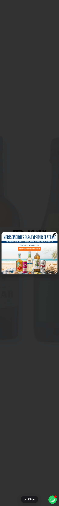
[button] (55, 235)
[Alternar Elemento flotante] (52, 499)
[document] (29, 253)
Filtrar (31, 499)
